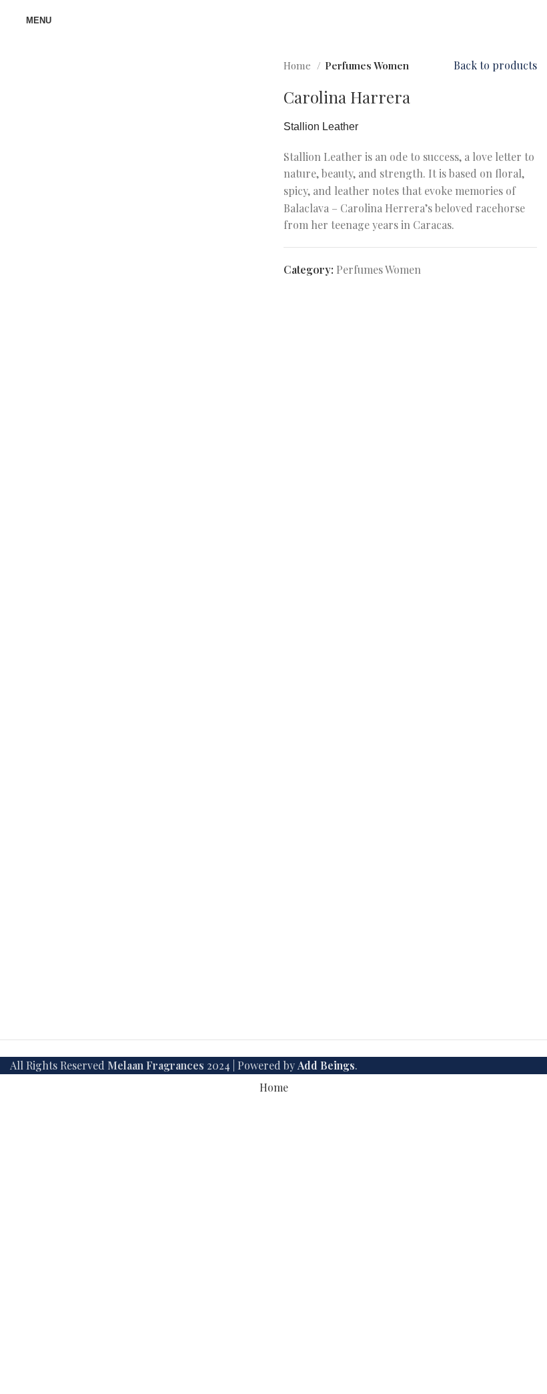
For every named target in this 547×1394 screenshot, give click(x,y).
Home (299, 65)
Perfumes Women (367, 65)
